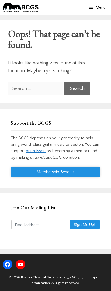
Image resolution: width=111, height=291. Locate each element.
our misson (36, 151)
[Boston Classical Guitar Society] (21, 7)
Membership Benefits (56, 172)
